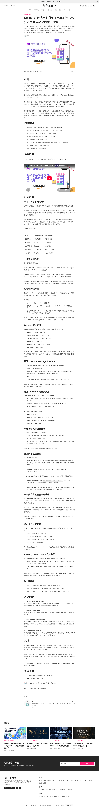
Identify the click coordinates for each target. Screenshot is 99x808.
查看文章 (33, 707)
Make (44, 688)
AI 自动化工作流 (27, 14)
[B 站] (83, 6)
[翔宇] (25, 36)
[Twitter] (72, 701)
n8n (59, 740)
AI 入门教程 (61, 796)
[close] (97, 2)
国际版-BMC (50, 675)
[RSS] (94, 6)
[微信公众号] (91, 6)
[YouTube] (81, 6)
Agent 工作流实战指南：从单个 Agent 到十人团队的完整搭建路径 (14, 746)
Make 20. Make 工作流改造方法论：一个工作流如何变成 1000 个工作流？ (48, 591)
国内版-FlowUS (41, 675)
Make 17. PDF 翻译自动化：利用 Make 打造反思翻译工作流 (44, 585)
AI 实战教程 (53, 796)
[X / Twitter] (88, 6)
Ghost (57, 805)
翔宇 (28, 35)
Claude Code (11, 740)
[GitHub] (86, 6)
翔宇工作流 (40, 678)
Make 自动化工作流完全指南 (49, 683)
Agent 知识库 (39, 688)
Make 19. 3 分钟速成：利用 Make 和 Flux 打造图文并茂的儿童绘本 (46, 588)
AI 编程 (5, 740)
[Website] (74, 701)
